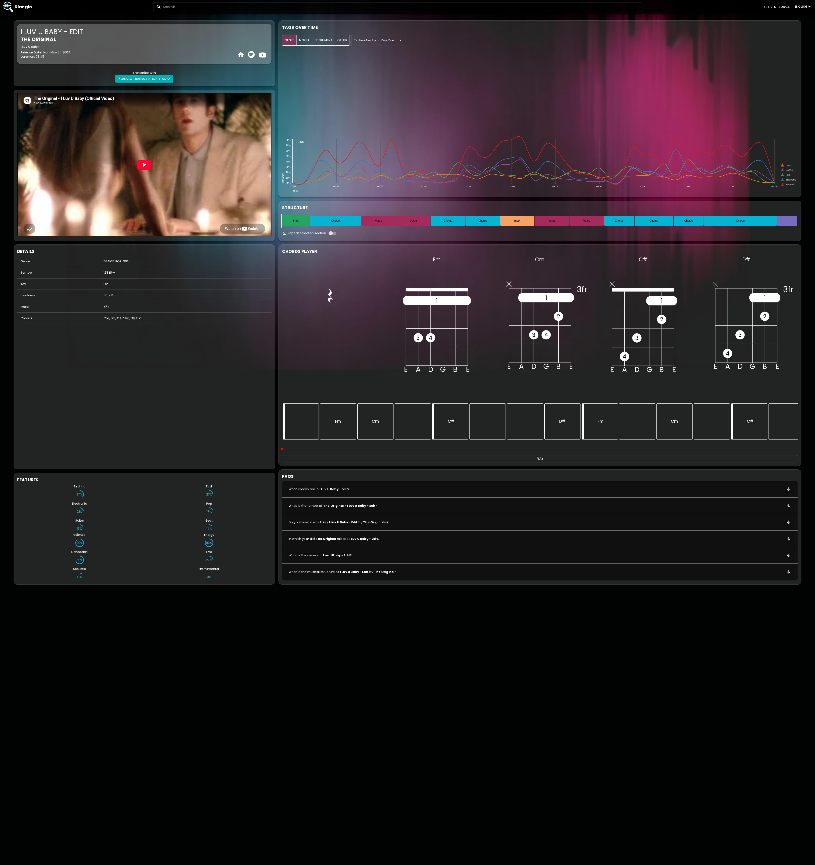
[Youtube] (262, 54)
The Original (38, 39)
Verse (378, 220)
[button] (540, 489)
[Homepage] (240, 54)
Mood (304, 40)
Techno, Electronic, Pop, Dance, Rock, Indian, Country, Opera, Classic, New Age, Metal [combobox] (379, 40)
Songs (784, 7)
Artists (769, 7)
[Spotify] (251, 54)
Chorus (335, 220)
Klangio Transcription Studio (144, 79)
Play (540, 458)
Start (296, 220)
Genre (289, 40)
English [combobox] (801, 6)
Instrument (323, 40)
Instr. (517, 220)
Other (342, 40)
